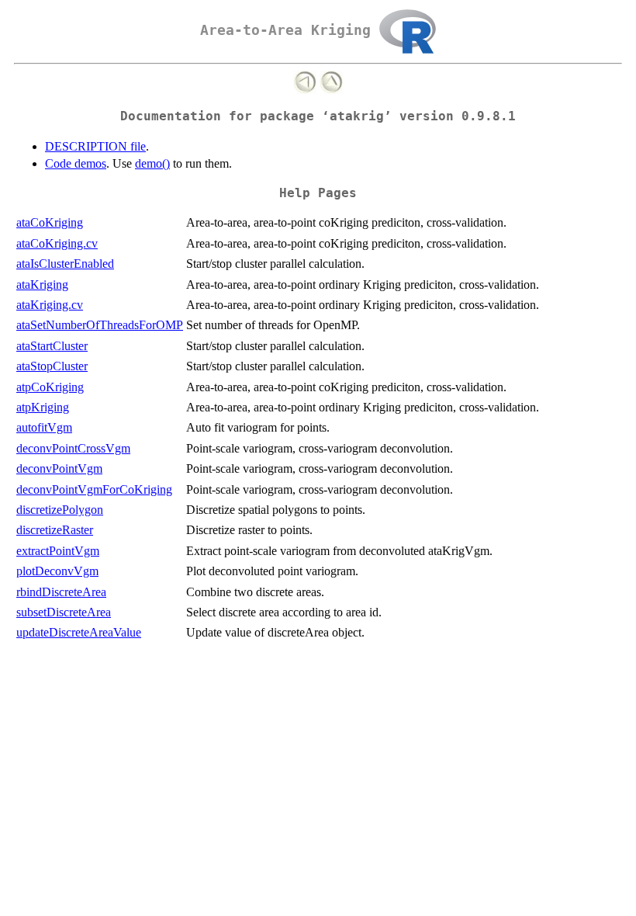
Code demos (75, 163)
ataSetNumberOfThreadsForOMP (99, 324)
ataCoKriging (49, 222)
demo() (152, 163)
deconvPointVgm (59, 468)
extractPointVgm (57, 550)
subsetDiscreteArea (63, 612)
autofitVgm (44, 427)
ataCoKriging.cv (57, 243)
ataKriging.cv (49, 304)
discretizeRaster (54, 529)
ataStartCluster (52, 345)
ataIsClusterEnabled (65, 263)
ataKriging (42, 284)
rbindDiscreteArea (61, 592)
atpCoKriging (50, 387)
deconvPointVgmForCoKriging (94, 489)
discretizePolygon (59, 509)
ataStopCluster (52, 366)
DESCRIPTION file (95, 146)
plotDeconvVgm (57, 571)
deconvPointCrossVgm (73, 448)
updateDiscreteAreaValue (78, 632)
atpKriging (42, 407)
